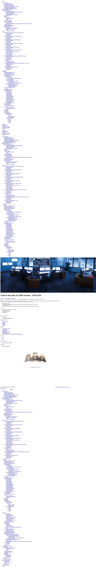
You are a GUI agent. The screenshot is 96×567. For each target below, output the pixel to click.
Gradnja (5, 16)
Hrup (7, 19)
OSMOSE (4, 323)
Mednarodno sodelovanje (8, 530)
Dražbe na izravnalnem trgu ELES (11, 83)
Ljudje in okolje (6, 17)
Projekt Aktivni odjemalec (10, 233)
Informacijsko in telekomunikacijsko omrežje (11, 6)
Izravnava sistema (9, 77)
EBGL (9, 121)
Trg (9, 115)
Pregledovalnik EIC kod (10, 105)
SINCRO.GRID (9, 224)
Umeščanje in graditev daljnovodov (12, 28)
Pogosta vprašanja (7, 27)
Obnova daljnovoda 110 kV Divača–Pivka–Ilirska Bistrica (13, 43)
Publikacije (6, 553)
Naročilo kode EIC (7, 104)
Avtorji (5, 387)
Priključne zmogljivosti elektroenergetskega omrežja (14, 11)
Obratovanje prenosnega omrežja (9, 72)
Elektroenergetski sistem (8, 3)
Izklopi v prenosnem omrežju (11, 108)
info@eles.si (5, 312)
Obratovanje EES (11, 117)
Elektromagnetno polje (10, 18)
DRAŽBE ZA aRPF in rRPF (13, 85)
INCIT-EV (4, 324)
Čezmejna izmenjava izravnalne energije (14, 78)
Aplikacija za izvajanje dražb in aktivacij (14, 82)
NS (2, 339)
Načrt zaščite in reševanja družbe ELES (6, 329)
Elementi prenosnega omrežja (9, 5)
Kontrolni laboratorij (7, 103)
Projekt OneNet (8, 93)
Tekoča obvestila (9, 76)
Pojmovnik (6, 110)
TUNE (5, 70)
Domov (3, 1)
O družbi (3, 124)
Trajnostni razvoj (7, 523)
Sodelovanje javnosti (9, 53)
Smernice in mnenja (9, 22)
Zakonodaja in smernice (8, 26)
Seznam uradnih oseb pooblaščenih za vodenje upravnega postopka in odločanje (19, 541)
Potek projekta (8, 34)
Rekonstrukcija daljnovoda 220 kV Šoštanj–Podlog (12, 39)
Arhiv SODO (8, 540)
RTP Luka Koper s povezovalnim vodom (10, 66)
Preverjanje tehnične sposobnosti (13, 81)
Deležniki (7, 524)
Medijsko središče (5, 131)
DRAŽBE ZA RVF (11, 84)
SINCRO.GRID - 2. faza (10, 62)
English (3, 128)
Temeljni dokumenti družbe (10, 519)
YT (3, 338)
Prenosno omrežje (5, 2)
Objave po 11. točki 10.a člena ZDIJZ (12, 535)
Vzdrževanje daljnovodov (10, 30)
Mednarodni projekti (7, 90)
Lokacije (7, 544)
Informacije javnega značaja (8, 533)
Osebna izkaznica (9, 514)
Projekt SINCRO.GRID (8, 59)
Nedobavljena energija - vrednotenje (12, 14)
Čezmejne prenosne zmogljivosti (9, 207)
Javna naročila (6, 561)
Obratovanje (4, 71)
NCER (9, 122)
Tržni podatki (6, 111)
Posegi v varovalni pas (8, 21)
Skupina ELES (6, 522)
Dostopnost (2, 387)
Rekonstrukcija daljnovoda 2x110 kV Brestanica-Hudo (13, 36)
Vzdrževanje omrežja (7, 24)
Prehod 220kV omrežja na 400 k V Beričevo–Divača (12, 49)
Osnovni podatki (7, 513)
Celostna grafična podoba (8, 551)
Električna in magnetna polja (10, 162)
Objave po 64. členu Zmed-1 (11, 538)
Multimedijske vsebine (8, 552)
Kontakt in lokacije (7, 542)
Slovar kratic (8, 556)
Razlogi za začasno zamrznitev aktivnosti (12, 51)
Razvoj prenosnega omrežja (8, 144)
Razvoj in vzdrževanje (5, 10)
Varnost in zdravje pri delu (10, 529)
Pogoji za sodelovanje (9, 80)
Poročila (5, 106)
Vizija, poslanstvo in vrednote (9, 521)
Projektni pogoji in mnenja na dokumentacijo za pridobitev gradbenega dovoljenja (19, 23)
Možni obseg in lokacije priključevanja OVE (6, 333)
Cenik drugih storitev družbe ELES (5, 331)
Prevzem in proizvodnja (8, 206)
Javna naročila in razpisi (6, 126)
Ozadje (7, 60)
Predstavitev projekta (9, 33)
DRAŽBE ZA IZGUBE (12, 86)
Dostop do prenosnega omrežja (9, 74)
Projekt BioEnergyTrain (10, 102)
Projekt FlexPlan (9, 98)
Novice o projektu (9, 54)
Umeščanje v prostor (7, 15)
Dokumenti (6, 109)
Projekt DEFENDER (9, 96)
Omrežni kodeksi (9, 114)
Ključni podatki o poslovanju (11, 517)
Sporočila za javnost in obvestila (9, 547)
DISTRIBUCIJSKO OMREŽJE (7, 9)
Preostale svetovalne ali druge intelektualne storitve (16, 537)
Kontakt (7, 543)
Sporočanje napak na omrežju (9, 25)
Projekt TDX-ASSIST (10, 97)
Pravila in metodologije (10, 251)
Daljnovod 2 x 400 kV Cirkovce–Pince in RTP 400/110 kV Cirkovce (15, 189)
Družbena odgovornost (10, 526)
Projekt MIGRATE (9, 101)
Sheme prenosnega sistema (10, 12)
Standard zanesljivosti (9, 13)
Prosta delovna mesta (7, 559)
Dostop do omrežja (11, 116)
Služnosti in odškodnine (8, 20)
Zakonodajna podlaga (9, 79)
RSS (7, 88)
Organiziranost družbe (9, 515)
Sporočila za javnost (9, 548)
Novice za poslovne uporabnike (9, 87)
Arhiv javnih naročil (7, 562)
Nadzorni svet (8, 516)
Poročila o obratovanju (10, 107)
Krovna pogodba (11, 215)
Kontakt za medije (7, 557)
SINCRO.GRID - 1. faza (10, 61)
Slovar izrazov (8, 555)
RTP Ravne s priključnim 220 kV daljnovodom (11, 180)
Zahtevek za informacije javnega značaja (12, 539)
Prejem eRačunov (9, 520)
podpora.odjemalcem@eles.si (8, 318)
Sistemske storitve (7, 75)
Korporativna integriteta (10, 518)
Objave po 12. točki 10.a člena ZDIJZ (12, 534)
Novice (7, 549)
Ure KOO (8, 242)
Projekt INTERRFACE (10, 99)
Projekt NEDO (8, 91)
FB (2, 337)
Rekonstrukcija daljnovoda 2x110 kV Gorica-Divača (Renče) (14, 32)
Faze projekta (8, 35)
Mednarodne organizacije (10, 531)
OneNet (3, 325)
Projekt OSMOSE (9, 92)
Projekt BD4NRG (9, 95)
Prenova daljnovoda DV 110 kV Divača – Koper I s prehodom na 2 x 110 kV (16, 63)
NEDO (3, 322)
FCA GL (9, 119)
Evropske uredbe (7, 112)
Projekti (3, 31)
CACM (9, 120)
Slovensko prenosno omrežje (9, 4)
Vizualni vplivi (8, 153)
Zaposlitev (4, 132)
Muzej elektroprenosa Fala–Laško (9, 7)
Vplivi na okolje (9, 52)
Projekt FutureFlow (9, 100)
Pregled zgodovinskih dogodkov (9, 532)
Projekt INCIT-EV (9, 94)
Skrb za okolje (8, 525)
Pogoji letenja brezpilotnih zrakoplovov (10, 8)
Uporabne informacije (5, 127)
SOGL (9, 118)
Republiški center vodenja (8, 89)
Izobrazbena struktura (9, 528)
